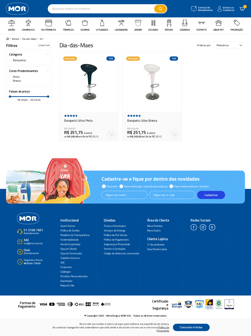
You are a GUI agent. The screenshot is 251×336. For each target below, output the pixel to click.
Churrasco (28, 30)
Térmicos (68, 30)
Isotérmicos (48, 30)
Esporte (202, 30)
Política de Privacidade (163, 329)
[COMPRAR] (111, 134)
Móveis (169, 30)
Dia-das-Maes (29, 39)
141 (41, 39)
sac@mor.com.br (33, 242)
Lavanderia (121, 30)
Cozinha (84, 30)
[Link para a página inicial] (7, 39)
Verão (11, 30)
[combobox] (107, 8)
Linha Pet (218, 30)
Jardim (138, 30)
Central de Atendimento (205, 9)
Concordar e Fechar (191, 327)
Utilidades (102, 30)
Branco (17, 80)
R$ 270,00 (34, 100)
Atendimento (33, 232)
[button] (29, 54)
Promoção (237, 30)
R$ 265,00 (23, 100)
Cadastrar (211, 195)
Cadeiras (185, 30)
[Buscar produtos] (160, 9)
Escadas (153, 30)
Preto (16, 77)
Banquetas (19, 60)
